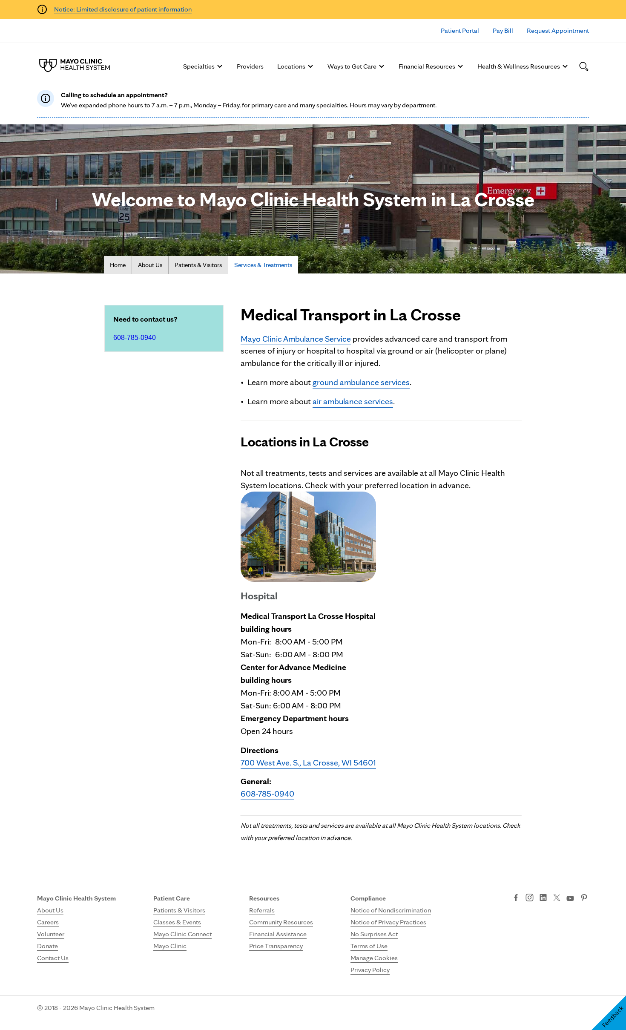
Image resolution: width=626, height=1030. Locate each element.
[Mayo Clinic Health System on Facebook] (516, 898)
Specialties (199, 66)
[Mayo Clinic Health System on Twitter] (556, 898)
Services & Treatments (263, 265)
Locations (291, 66)
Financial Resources (427, 66)
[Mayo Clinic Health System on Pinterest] (584, 898)
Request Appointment (558, 30)
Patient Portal (460, 30)
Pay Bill (503, 30)
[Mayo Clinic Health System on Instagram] (529, 898)
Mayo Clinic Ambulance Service (296, 339)
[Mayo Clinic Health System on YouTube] (570, 899)
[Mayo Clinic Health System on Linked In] (543, 898)
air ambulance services (353, 401)
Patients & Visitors (198, 265)
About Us (150, 265)
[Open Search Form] (584, 66)
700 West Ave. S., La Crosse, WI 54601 (308, 762)
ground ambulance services (361, 382)
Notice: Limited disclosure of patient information (123, 9)
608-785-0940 (134, 337)
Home (118, 265)
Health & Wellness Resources (518, 66)
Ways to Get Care (351, 66)
